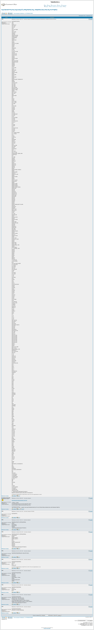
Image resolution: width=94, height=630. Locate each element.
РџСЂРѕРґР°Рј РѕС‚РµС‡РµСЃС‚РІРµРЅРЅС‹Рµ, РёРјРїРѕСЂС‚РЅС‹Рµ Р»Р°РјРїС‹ (29, 10)
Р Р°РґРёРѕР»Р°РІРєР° (29, 13)
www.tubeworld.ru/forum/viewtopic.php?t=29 (19, 500)
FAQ (45, 5)
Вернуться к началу (5, 509)
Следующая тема (89, 15)
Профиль (46, 6)
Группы (59, 5)
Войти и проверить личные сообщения (56, 6)
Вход (65, 6)
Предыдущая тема (82, 15)
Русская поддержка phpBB (47, 628)
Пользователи (54, 5)
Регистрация (64, 5)
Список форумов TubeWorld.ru (19, 13)
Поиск (49, 5)
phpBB (45, 627)
